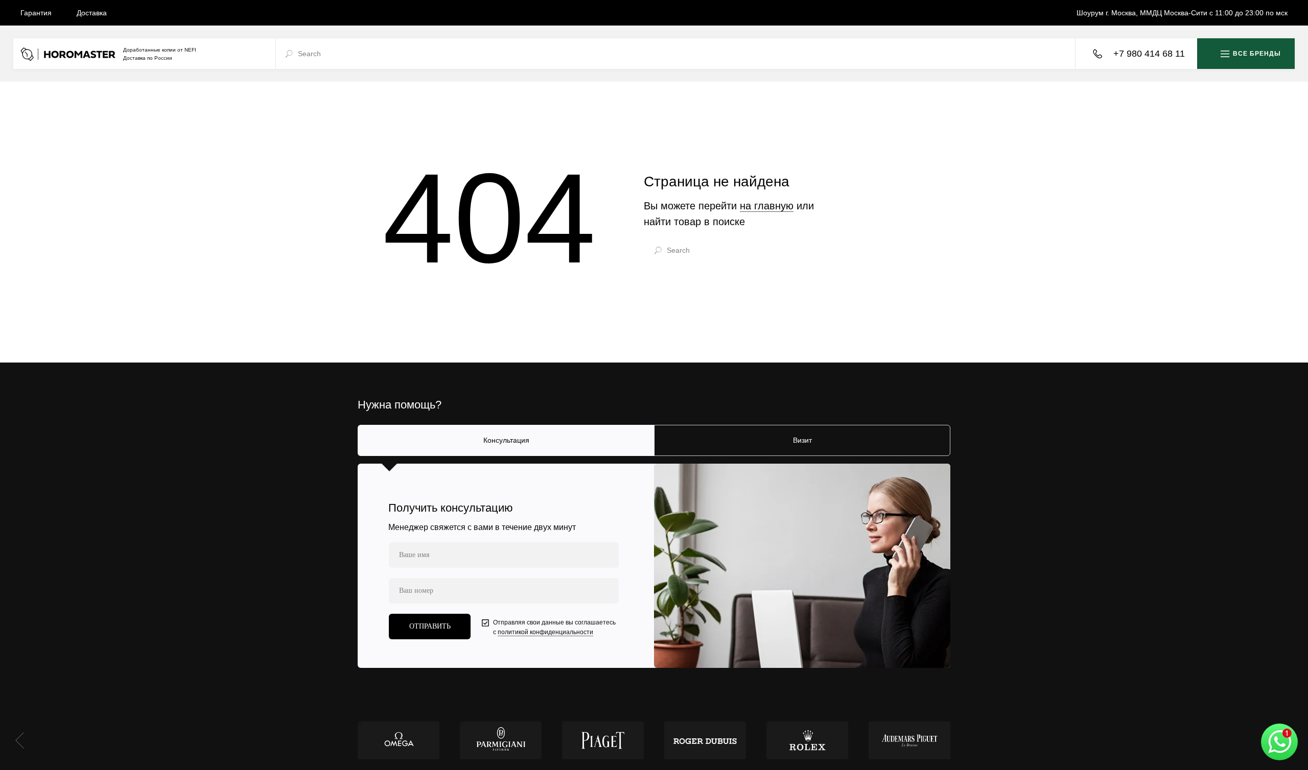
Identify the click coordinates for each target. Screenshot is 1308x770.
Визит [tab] (802, 440)
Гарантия (36, 13)
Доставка (92, 13)
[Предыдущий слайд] (19, 740)
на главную (766, 205)
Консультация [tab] (506, 440)
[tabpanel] (654, 566)
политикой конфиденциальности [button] (545, 632)
